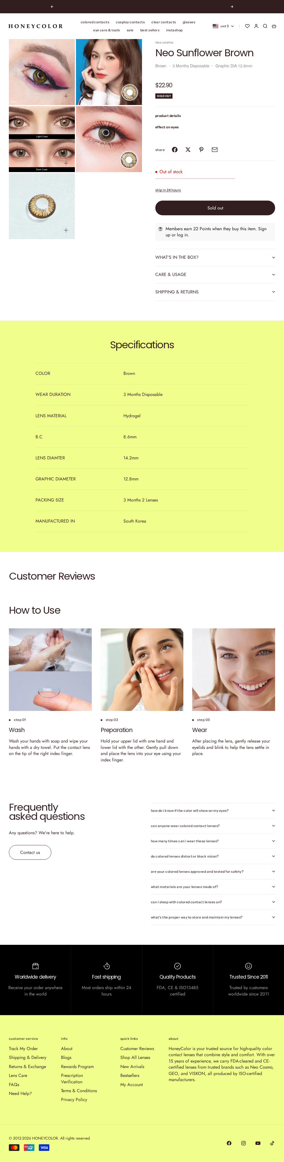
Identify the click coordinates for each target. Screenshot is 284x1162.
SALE (130, 30)
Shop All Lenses (135, 1057)
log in (182, 235)
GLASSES (189, 22)
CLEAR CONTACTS (163, 22)
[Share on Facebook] (174, 149)
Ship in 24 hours (168, 190)
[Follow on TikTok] (272, 1143)
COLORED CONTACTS (95, 22)
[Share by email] (214, 149)
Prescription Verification (72, 1078)
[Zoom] (66, 96)
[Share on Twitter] (188, 149)
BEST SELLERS (150, 30)
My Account (131, 1084)
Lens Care (18, 1075)
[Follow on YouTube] (258, 1143)
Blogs (66, 1057)
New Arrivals (132, 1066)
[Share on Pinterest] (201, 149)
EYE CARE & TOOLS (106, 30)
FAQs (14, 1084)
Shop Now (157, 7)
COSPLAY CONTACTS (130, 22)
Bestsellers (129, 1075)
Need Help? (20, 1093)
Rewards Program (77, 1066)
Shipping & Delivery (27, 1057)
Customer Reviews (137, 1048)
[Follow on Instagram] (243, 1143)
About (66, 1048)
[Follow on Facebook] (229, 1143)
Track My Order (23, 1048)
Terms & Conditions (79, 1090)
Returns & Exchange (27, 1066)
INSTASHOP (174, 30)
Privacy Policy (74, 1099)
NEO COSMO (164, 42)
